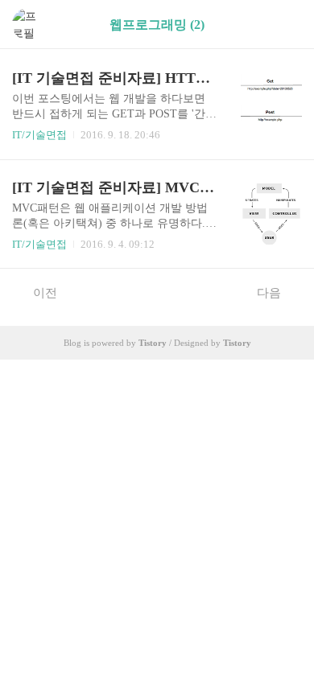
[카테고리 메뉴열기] (286, 24)
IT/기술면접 (39, 135)
